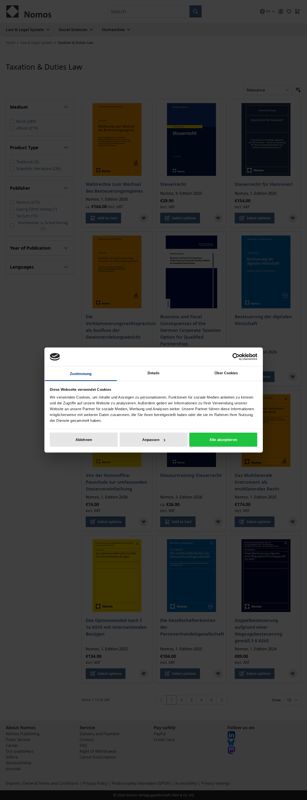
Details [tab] (153, 373)
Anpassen (150, 440)
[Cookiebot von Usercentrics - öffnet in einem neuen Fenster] (236, 356)
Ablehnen (83, 440)
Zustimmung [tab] (80, 373)
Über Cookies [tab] (226, 373)
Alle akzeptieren (223, 440)
